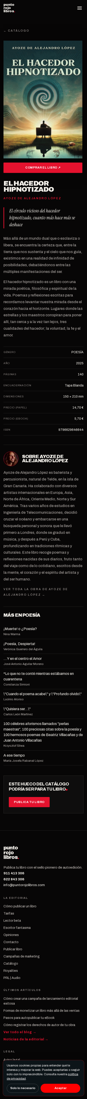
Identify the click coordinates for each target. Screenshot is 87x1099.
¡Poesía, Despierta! (19, 644)
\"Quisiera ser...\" (17, 709)
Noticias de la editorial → (25, 1039)
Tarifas (8, 913)
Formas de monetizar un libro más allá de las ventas (41, 1010)
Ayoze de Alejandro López (45, 458)
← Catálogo (16, 30)
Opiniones (11, 935)
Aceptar (61, 1088)
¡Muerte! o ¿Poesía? (20, 629)
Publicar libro (12, 949)
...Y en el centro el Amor (22, 659)
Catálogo (10, 963)
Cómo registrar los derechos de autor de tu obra (39, 1025)
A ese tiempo (14, 755)
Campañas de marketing (21, 956)
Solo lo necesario (22, 1088)
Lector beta (12, 920)
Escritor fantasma (17, 928)
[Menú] (80, 8)
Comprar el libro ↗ (43, 167)
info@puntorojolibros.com (24, 885)
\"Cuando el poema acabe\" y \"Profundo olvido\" (42, 694)
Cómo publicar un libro (19, 906)
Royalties (10, 970)
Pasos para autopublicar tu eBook (29, 1018)
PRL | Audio (11, 978)
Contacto (11, 942)
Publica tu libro (29, 802)
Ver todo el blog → (19, 1032)
